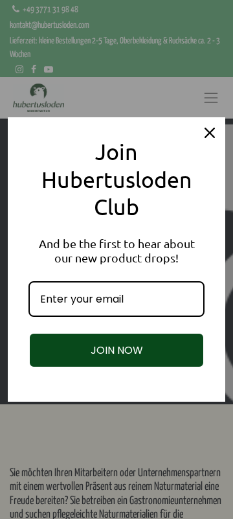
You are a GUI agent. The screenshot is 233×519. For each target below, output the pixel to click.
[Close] (209, 132)
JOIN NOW (117, 350)
